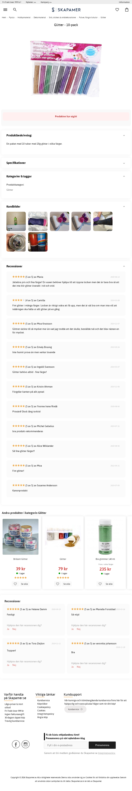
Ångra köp (42, 717)
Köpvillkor (42, 703)
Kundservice (43, 700)
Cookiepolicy (44, 707)
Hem (4, 17)
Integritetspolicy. (107, 753)
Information (124, 2)
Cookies (41, 710)
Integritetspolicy (45, 713)
